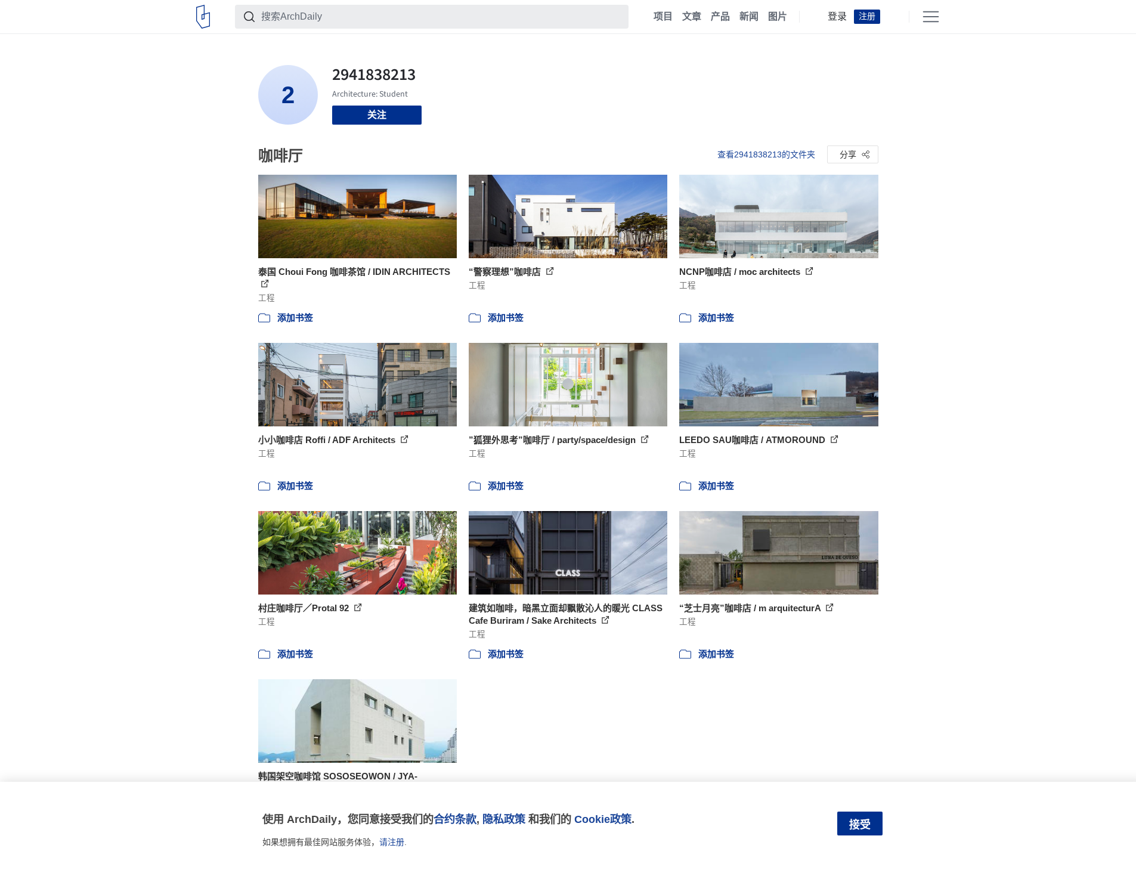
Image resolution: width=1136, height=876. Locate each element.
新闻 (749, 16)
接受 (860, 825)
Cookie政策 (603, 819)
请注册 (391, 842)
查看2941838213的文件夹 (766, 154)
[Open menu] (930, 16)
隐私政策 (503, 819)
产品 (720, 16)
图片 (777, 16)
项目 (663, 16)
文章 (691, 16)
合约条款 (455, 819)
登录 (837, 16)
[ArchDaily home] (203, 17)
